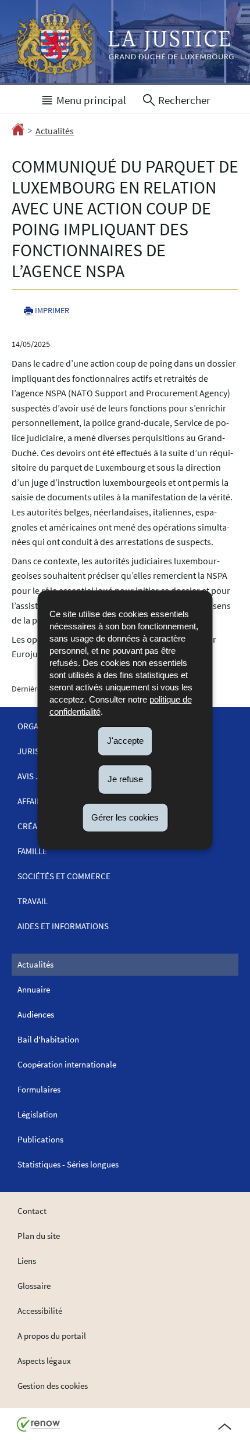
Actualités (54, 131)
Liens (26, 1260)
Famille (32, 851)
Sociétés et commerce (63, 876)
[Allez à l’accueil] (18, 131)
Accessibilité (39, 1310)
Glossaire (34, 1285)
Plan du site (38, 1235)
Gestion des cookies (52, 1385)
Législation (37, 1114)
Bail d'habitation (48, 1039)
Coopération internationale (66, 1064)
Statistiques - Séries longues (68, 1164)
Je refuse (125, 779)
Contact (32, 1210)
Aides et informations (63, 926)
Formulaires (38, 1089)
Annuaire (33, 989)
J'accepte (125, 741)
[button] (83, 99)
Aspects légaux (44, 1360)
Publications (40, 1139)
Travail (32, 901)
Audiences (35, 1014)
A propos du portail (51, 1335)
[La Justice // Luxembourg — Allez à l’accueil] (125, 42)
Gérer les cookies (125, 817)
